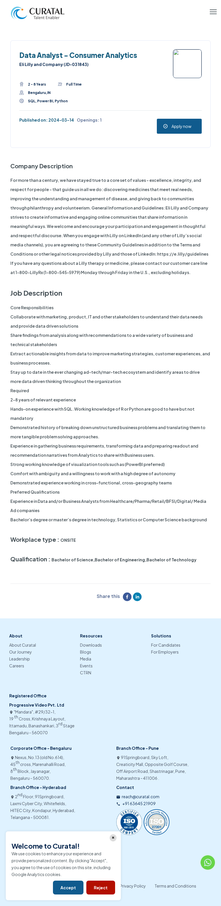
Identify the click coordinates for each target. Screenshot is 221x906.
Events (86, 665)
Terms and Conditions (175, 885)
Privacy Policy (133, 885)
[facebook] (128, 596)
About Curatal (22, 645)
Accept (68, 887)
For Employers (165, 651)
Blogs (85, 651)
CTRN (85, 672)
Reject (101, 887)
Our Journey (20, 651)
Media (85, 658)
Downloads (91, 645)
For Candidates (165, 645)
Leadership (19, 658)
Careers (16, 665)
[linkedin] (138, 596)
